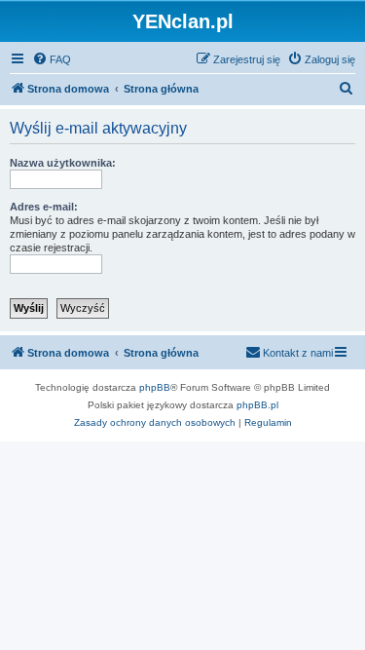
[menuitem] (51, 59)
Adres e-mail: (44, 206)
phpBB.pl (257, 405)
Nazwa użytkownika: (63, 163)
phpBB (154, 387)
